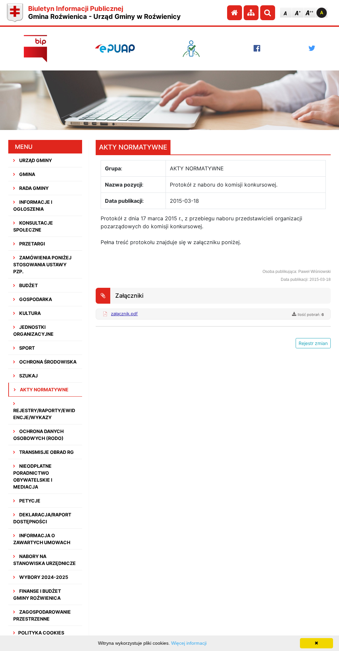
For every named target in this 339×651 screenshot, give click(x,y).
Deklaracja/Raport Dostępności (42, 518)
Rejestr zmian (313, 343)
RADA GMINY (33, 188)
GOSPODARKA (35, 299)
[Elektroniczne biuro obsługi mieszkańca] (194, 48)
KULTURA (29, 313)
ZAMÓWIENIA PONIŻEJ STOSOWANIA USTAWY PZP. (42, 264)
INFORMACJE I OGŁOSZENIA (32, 205)
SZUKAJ (28, 375)
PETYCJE (29, 500)
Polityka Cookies (41, 632)
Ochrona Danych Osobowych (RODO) (38, 434)
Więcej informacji (189, 643)
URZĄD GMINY (35, 160)
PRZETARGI (31, 243)
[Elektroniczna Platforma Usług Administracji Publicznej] (115, 48)
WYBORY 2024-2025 (43, 577)
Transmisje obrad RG (46, 452)
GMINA (26, 174)
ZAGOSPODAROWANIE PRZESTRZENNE (42, 615)
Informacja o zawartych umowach (41, 539)
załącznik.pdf (124, 313)
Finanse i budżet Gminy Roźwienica (37, 594)
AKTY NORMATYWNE (44, 389)
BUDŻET (28, 285)
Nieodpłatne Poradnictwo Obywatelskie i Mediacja (32, 476)
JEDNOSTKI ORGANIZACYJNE (33, 330)
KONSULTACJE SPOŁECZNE (33, 226)
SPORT (26, 348)
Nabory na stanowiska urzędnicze (44, 559)
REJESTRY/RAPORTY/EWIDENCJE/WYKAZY (44, 414)
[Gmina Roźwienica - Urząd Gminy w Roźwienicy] (15, 12)
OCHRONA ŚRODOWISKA (47, 362)
